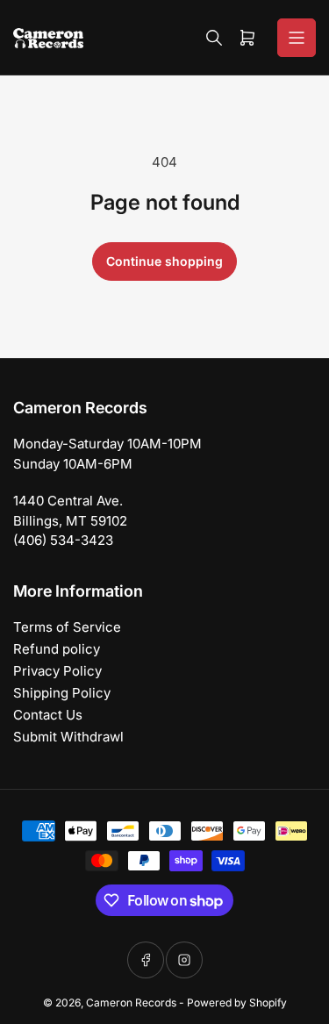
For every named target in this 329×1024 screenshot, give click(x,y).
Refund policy (56, 649)
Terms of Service (67, 627)
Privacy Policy (57, 670)
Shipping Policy (62, 692)
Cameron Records (131, 1002)
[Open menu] (296, 37)
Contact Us (47, 714)
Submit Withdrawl (68, 736)
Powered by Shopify (237, 1002)
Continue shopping (164, 261)
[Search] (214, 37)
